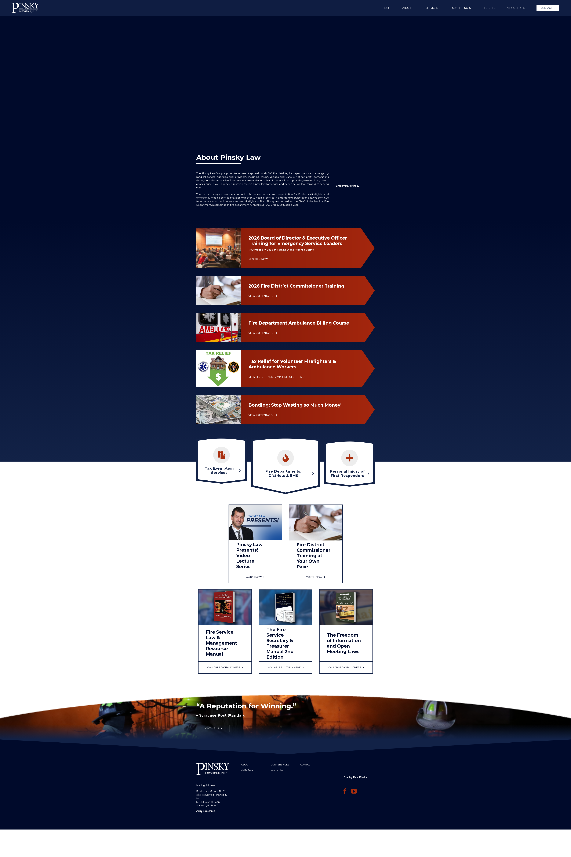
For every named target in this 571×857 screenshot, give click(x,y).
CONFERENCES (280, 764)
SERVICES (247, 769)
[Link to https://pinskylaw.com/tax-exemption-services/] (221, 455)
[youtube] (354, 791)
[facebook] (345, 791)
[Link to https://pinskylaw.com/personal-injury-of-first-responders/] (349, 458)
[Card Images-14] (255, 506)
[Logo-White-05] (25, 4)
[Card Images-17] (315, 506)
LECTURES (277, 769)
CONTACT (306, 764)
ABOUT (245, 764)
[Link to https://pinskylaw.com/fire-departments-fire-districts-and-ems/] (285, 458)
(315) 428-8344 (205, 811)
